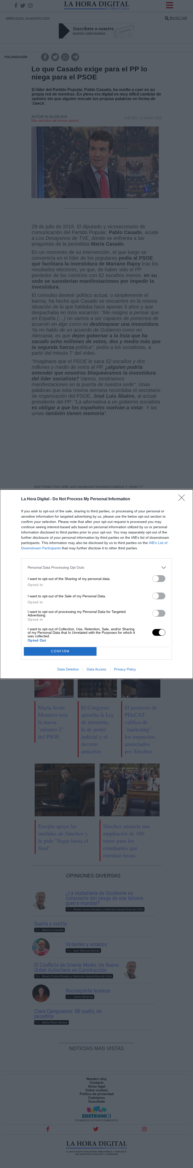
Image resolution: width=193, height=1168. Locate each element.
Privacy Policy (125, 669)
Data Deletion (68, 669)
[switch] (158, 578)
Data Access (96, 669)
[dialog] (96, 584)
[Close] (183, 499)
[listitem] (96, 567)
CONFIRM (60, 651)
